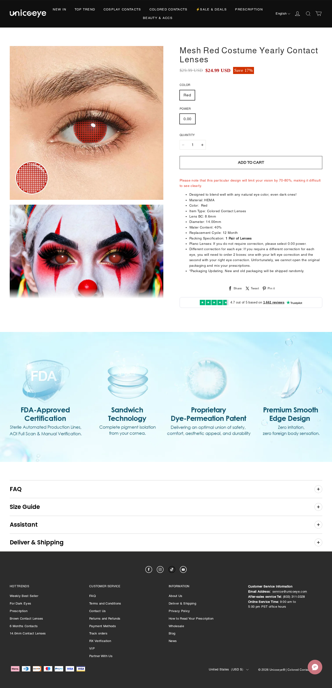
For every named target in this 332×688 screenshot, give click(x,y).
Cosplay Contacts (122, 9)
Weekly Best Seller (24, 596)
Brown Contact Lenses (26, 618)
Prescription (249, 9)
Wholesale (176, 626)
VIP (92, 648)
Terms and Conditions (105, 603)
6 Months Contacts (24, 626)
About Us (176, 596)
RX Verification (100, 641)
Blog (172, 633)
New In (59, 9)
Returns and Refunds (104, 618)
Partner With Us (101, 656)
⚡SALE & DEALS (211, 9)
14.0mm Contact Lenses (28, 633)
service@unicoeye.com (289, 591)
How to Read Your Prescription (191, 618)
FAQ (92, 596)
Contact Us (97, 611)
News (173, 641)
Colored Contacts (168, 9)
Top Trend (85, 9)
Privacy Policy (179, 611)
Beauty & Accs (158, 18)
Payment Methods (102, 626)
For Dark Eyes (20, 603)
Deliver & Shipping (182, 603)
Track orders (98, 633)
